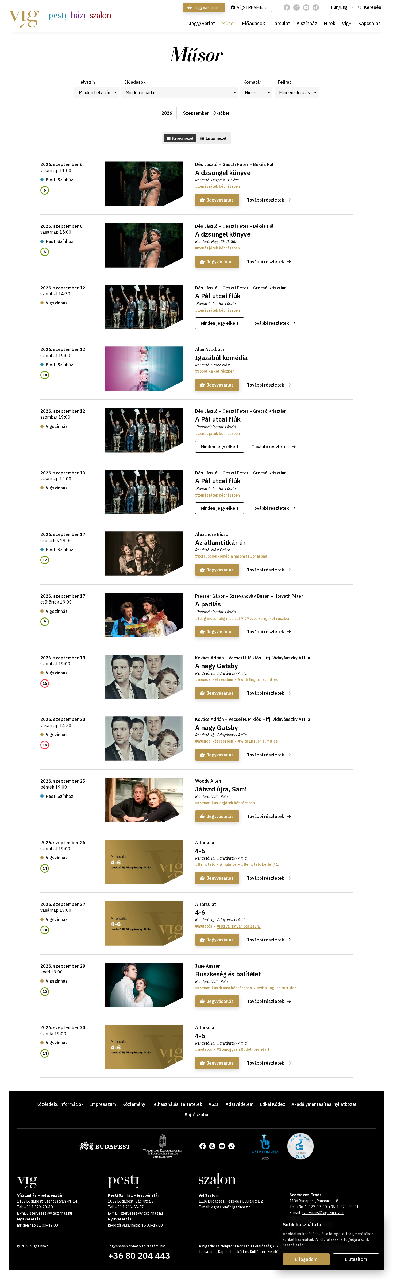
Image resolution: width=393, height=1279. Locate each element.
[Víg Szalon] (100, 16)
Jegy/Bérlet (202, 23)
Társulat (281, 23)
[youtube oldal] (306, 7)
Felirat (284, 82)
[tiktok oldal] (316, 7)
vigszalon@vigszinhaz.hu (231, 1207)
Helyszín (86, 82)
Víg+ (347, 23)
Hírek (329, 23)
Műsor (228, 23)
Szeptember (196, 113)
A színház (306, 23)
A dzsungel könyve (223, 172)
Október (221, 113)
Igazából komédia (221, 357)
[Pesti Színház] (57, 16)
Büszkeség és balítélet (228, 974)
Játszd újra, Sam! (221, 789)
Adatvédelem (239, 1104)
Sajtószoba (196, 1114)
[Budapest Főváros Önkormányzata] (104, 1149)
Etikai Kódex (272, 1104)
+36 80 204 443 (139, 1255)
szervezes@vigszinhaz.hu (50, 1213)
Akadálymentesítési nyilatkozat (324, 1104)
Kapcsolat (369, 23)
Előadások (253, 23)
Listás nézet (216, 138)
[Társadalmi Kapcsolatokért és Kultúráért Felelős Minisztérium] (162, 1156)
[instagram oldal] (296, 7)
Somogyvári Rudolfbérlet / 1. (245, 1049)
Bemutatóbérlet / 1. (261, 864)
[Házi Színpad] (78, 16)
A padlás (208, 604)
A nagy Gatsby (216, 666)
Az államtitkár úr (220, 542)
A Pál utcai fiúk (218, 296)
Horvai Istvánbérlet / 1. (240, 926)
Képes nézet (182, 138)
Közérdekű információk (60, 1104)
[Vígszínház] (24, 16)
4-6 (200, 851)
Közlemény (133, 1104)
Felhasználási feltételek (177, 1104)
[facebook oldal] (287, 7)
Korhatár (252, 82)
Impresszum (103, 1104)
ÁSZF (214, 1104)
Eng (344, 7)
